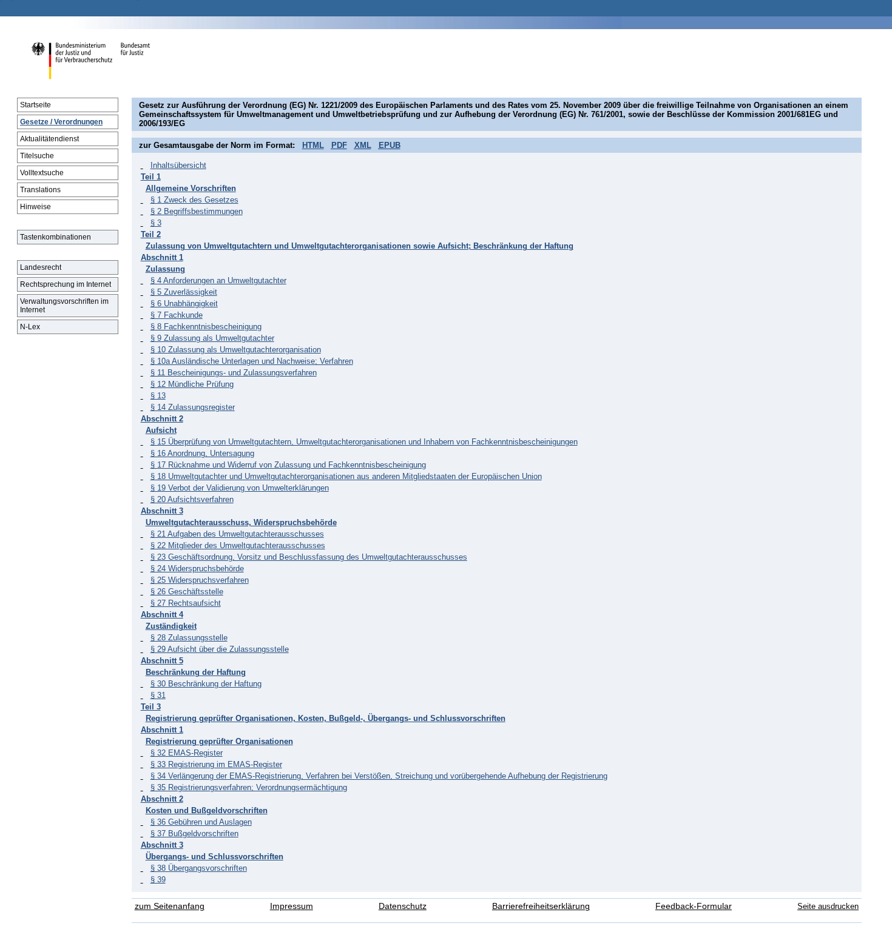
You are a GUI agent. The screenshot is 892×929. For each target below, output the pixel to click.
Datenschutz (403, 906)
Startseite (35, 105)
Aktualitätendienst (49, 139)
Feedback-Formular (693, 906)
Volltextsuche (42, 173)
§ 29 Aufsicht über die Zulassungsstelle (219, 649)
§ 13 (158, 395)
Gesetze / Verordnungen (61, 122)
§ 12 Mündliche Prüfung (192, 384)
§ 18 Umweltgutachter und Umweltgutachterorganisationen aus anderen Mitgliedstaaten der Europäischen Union (346, 476)
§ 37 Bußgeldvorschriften (194, 833)
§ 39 (158, 879)
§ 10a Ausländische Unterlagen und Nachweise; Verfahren (251, 361)
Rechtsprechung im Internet (65, 284)
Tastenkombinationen (55, 237)
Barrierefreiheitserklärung (541, 906)
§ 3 (155, 222)
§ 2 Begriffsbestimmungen (196, 211)
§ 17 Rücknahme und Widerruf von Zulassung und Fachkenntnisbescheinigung (288, 464)
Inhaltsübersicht (178, 165)
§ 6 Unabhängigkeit (184, 303)
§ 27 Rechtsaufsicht (185, 603)
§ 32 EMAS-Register (186, 752)
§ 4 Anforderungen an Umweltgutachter (218, 280)
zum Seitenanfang (169, 906)
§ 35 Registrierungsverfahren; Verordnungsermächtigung (248, 787)
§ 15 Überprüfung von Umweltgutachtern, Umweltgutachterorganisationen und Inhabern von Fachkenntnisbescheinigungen (364, 441)
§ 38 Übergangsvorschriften (198, 868)
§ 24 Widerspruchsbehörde (197, 568)
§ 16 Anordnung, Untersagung (202, 453)
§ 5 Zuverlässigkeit (183, 292)
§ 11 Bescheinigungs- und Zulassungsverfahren (233, 372)
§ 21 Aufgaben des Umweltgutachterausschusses (237, 533)
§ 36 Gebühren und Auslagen (201, 822)
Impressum (291, 906)
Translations (40, 190)
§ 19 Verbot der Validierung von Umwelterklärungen (239, 487)
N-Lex (30, 327)
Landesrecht (40, 267)
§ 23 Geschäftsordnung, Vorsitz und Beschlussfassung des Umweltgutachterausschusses (308, 557)
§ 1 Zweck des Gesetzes (194, 199)
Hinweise (35, 207)
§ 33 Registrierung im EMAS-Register (216, 764)
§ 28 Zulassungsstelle (189, 637)
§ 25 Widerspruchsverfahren (199, 580)
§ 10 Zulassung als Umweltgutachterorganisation (235, 349)
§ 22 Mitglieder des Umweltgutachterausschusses (237, 545)
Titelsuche (37, 156)
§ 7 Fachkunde (176, 315)
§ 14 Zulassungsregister (192, 407)
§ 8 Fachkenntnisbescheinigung (206, 326)
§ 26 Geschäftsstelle (186, 591)
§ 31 (158, 695)
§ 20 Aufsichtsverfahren (192, 499)
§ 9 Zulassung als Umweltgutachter (212, 338)
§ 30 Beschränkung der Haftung (206, 683)
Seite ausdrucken (828, 906)
